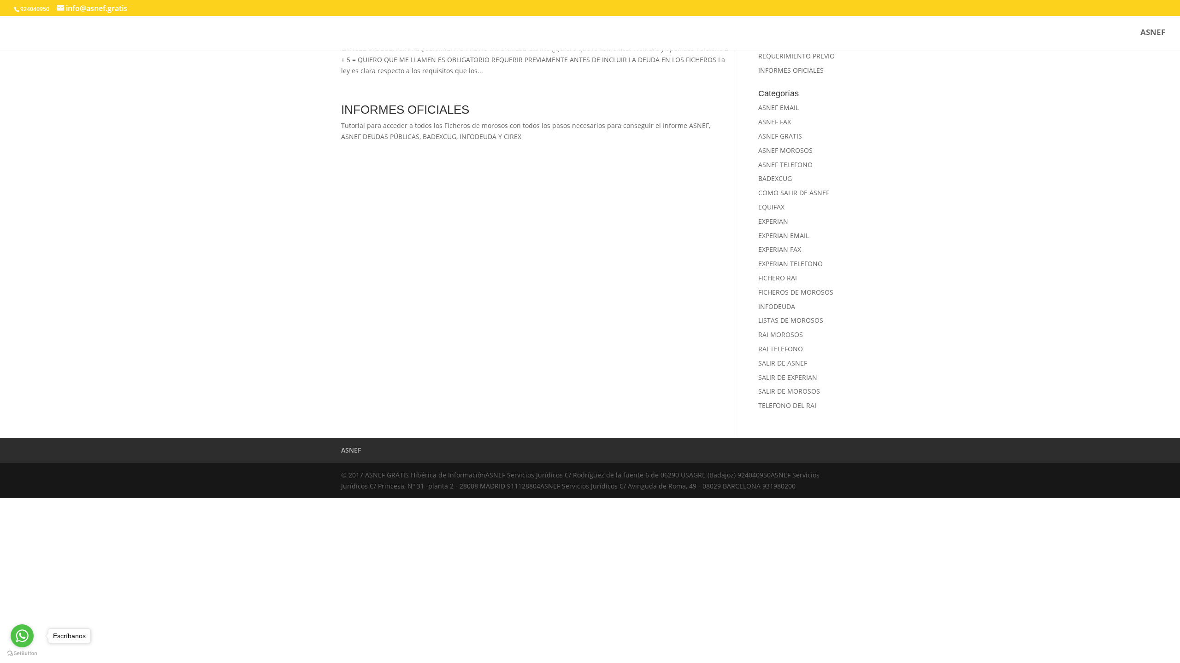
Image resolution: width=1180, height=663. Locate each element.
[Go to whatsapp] (22, 635)
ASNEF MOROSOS (785, 150)
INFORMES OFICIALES (405, 109)
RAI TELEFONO (780, 348)
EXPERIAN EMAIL (783, 235)
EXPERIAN (773, 221)
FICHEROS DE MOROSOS (795, 292)
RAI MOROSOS (780, 334)
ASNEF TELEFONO (785, 164)
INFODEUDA (776, 306)
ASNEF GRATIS (780, 136)
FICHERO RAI (777, 277)
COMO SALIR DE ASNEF (793, 192)
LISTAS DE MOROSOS (790, 320)
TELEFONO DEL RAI (787, 405)
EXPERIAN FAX (779, 249)
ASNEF (1152, 33)
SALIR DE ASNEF (782, 363)
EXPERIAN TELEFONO (790, 263)
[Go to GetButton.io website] (22, 654)
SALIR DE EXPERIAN (787, 377)
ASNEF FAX (774, 121)
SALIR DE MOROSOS (789, 391)
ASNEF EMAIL (778, 107)
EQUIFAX (771, 207)
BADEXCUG (775, 178)
